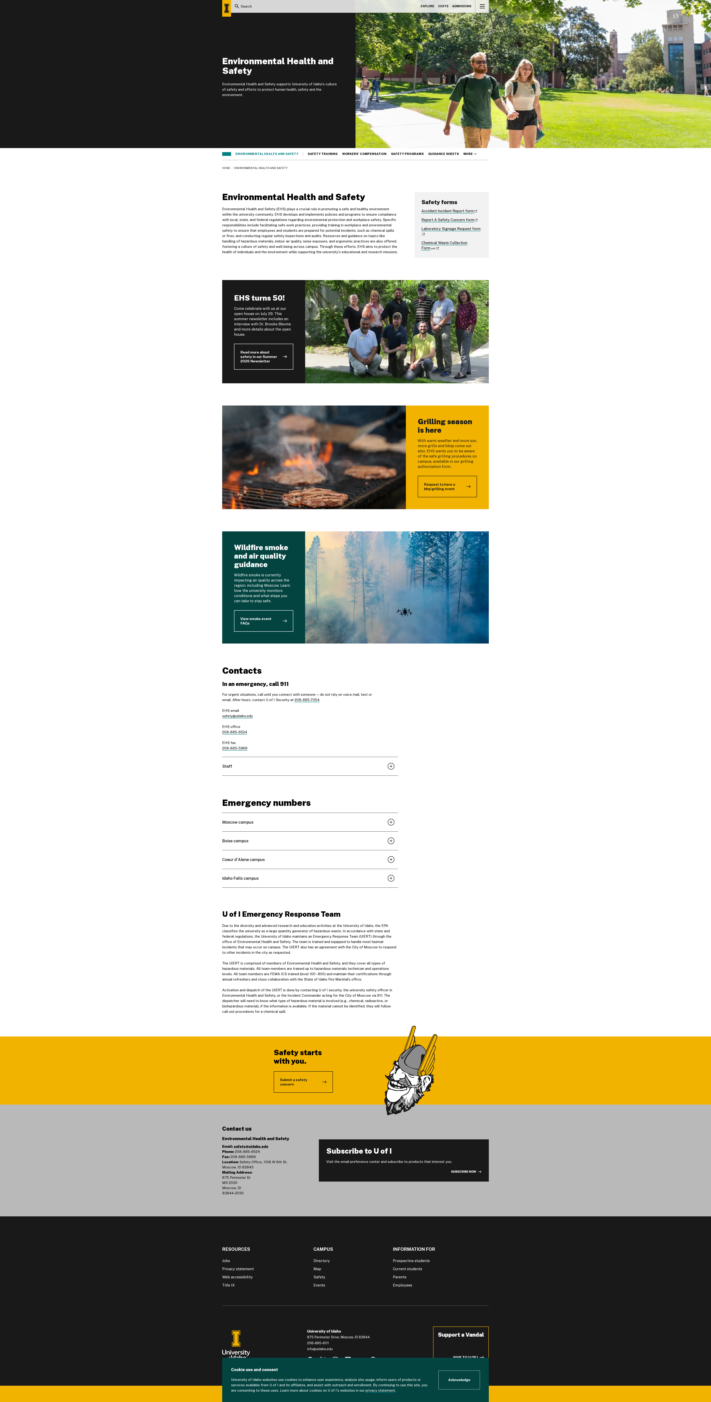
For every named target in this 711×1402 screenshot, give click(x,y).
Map (317, 1269)
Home (226, 168)
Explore (427, 6)
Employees (402, 1285)
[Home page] (226, 8)
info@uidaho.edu (320, 1349)
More (470, 154)
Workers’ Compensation (364, 154)
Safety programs (407, 154)
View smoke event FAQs (255, 621)
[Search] (237, 6)
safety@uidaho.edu (237, 716)
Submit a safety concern (293, 1082)
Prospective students (411, 1261)
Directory (321, 1261)
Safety (319, 1277)
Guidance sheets (443, 154)
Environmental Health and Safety (267, 154)
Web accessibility (237, 1277)
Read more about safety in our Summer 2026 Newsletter (258, 356)
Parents (399, 1277)
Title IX (228, 1285)
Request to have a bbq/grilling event (439, 486)
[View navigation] (482, 6)
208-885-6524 (234, 732)
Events (319, 1285)
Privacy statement (238, 1269)
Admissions (461, 6)
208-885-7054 (307, 700)
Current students (407, 1269)
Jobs (226, 1261)
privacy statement (380, 1390)
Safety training (323, 154)
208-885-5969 (234, 748)
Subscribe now (463, 1171)
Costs (443, 6)
